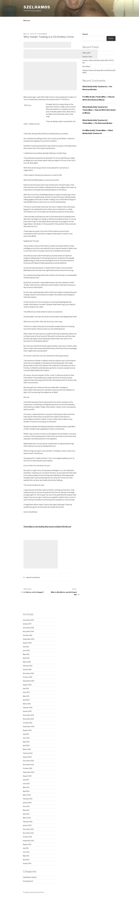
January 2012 (27, 825)
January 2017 (27, 624)
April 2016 (26, 658)
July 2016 (26, 647)
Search (85, 34)
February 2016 (27, 666)
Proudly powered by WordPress (33, 892)
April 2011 (26, 859)
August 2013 (27, 776)
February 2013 (27, 799)
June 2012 (26, 806)
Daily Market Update (30, 877)
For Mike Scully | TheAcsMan (94, 97)
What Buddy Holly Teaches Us (94, 87)
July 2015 (26, 688)
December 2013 (28, 761)
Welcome (26, 20)
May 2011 (26, 856)
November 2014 (28, 719)
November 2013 (28, 764)
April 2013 (26, 791)
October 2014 (27, 723)
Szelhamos (37, 7)
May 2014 (26, 742)
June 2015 (26, 692)
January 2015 (27, 711)
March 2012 (27, 818)
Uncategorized (33, 577)
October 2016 (27, 635)
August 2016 (27, 643)
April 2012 (26, 814)
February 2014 (27, 753)
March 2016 (27, 662)
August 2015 (27, 685)
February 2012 (27, 821)
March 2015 (27, 704)
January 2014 (27, 757)
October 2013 (27, 768)
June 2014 (26, 738)
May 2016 (26, 654)
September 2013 (28, 772)
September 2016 (28, 639)
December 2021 (28, 620)
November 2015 (28, 673)
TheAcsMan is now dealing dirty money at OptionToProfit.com (47, 526)
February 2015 (27, 707)
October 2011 (27, 837)
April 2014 (26, 745)
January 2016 (27, 669)
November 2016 (28, 631)
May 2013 (26, 787)
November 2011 (28, 833)
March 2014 (27, 749)
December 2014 (28, 715)
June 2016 (26, 650)
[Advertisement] (47, 45)
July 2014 (26, 734)
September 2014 (28, 726)
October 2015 (27, 677)
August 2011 (27, 844)
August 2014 (27, 730)
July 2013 (26, 780)
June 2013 (26, 783)
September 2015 (28, 681)
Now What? (86, 66)
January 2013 (27, 802)
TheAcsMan (42, 34)
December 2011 (28, 829)
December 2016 (28, 628)
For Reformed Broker (103, 123)
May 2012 (26, 810)
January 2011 (27, 863)
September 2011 (28, 840)
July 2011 (26, 848)
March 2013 (27, 795)
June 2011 (26, 852)
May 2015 (26, 696)
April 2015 (26, 700)
